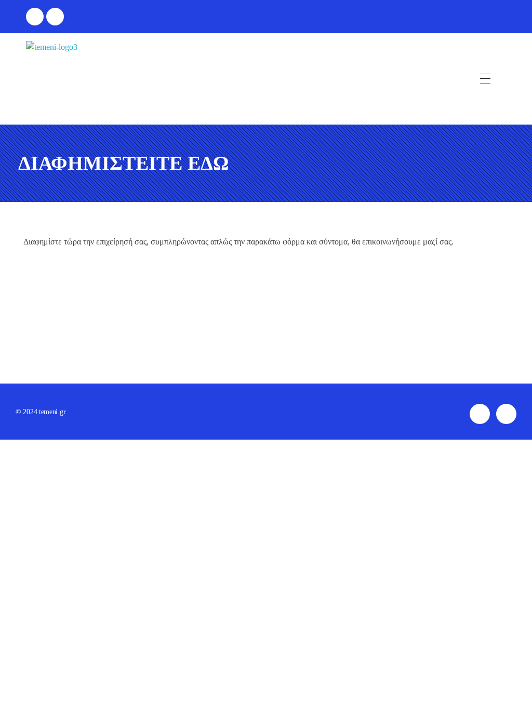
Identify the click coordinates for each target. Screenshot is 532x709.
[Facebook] (35, 16)
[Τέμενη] (52, 79)
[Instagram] (55, 16)
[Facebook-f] (480, 414)
